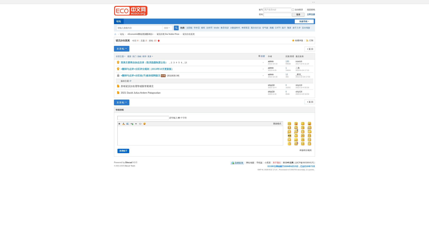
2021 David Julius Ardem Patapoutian (141, 92)
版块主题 (125, 81)
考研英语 (245, 28)
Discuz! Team (130, 166)
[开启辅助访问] (310, 2)
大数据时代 (235, 28)
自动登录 (299, 10)
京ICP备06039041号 (304, 162)
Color (123, 123)
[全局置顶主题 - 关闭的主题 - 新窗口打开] (118, 76)
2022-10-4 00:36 (302, 88)
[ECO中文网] (130, 10)
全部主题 (120, 56)
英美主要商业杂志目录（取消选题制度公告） (144, 62)
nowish (299, 61)
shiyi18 (271, 85)
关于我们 (277, 162)
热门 (134, 56)
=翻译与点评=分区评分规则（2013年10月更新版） (147, 69)
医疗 (284, 28)
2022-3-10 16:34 (302, 94)
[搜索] (176, 28)
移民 (203, 28)
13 (186, 62)
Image (127, 123)
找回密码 (311, 10)
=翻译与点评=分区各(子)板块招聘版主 (140, 75)
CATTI (278, 28)
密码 (261, 14)
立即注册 (311, 14)
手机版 (259, 162)
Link (132, 123)
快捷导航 (303, 21)
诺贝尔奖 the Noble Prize (168, 34)
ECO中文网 (115, 34)
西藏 (272, 28)
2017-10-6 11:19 (302, 64)
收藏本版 (299, 40)
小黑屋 (268, 162)
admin (271, 61)
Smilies (144, 123)
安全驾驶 (306, 28)
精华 (144, 56)
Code (140, 123)
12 (287, 74)
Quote (136, 123)
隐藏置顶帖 (263, 63)
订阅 (311, 40)
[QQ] (237, 162)
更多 (149, 56)
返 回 (311, 49)
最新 (129, 56)
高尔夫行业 (256, 28)
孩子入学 (297, 28)
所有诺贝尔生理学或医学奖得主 (137, 86)
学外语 (197, 28)
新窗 (263, 56)
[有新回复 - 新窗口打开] (118, 86)
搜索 (166, 28)
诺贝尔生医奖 (123, 40)
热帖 (139, 56)
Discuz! (129, 162)
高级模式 (277, 124)
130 (287, 61)
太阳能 (189, 28)
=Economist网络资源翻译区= (140, 34)
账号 (261, 10)
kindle (216, 28)
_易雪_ (299, 74)
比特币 (209, 28)
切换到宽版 (313, 2)
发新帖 (121, 48)
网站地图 (250, 162)
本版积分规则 (305, 150)
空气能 (265, 28)
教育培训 (225, 28)
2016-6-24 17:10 (302, 70)
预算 (289, 28)
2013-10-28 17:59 (303, 77)
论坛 (118, 21)
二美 (298, 68)
